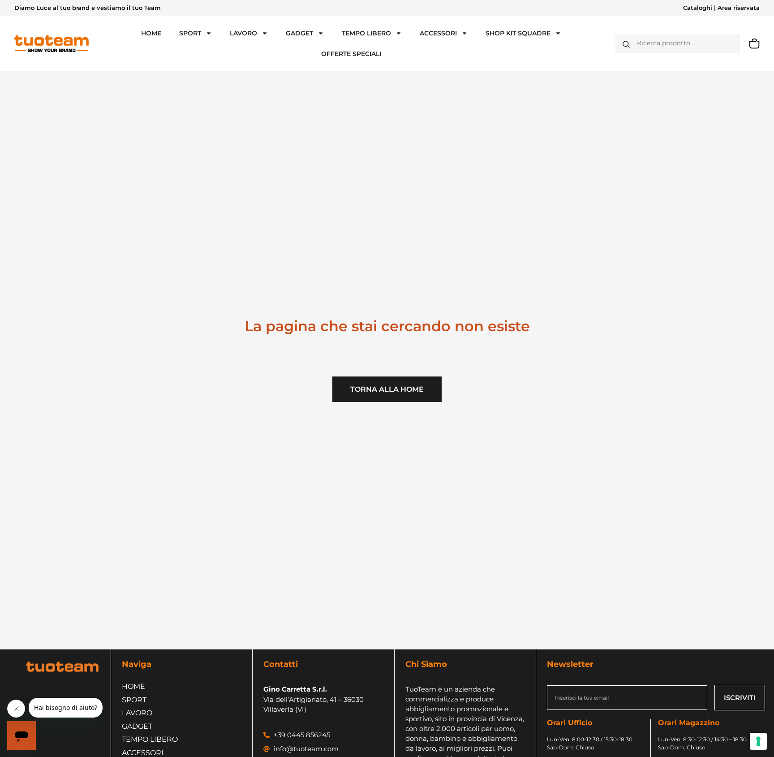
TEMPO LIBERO (366, 33)
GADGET (299, 33)
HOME (151, 33)
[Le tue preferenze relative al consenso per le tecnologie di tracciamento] (758, 741)
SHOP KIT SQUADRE (518, 33)
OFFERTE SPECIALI (351, 54)
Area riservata (739, 7)
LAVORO (243, 33)
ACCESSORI (438, 33)
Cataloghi (697, 7)
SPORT (190, 33)
